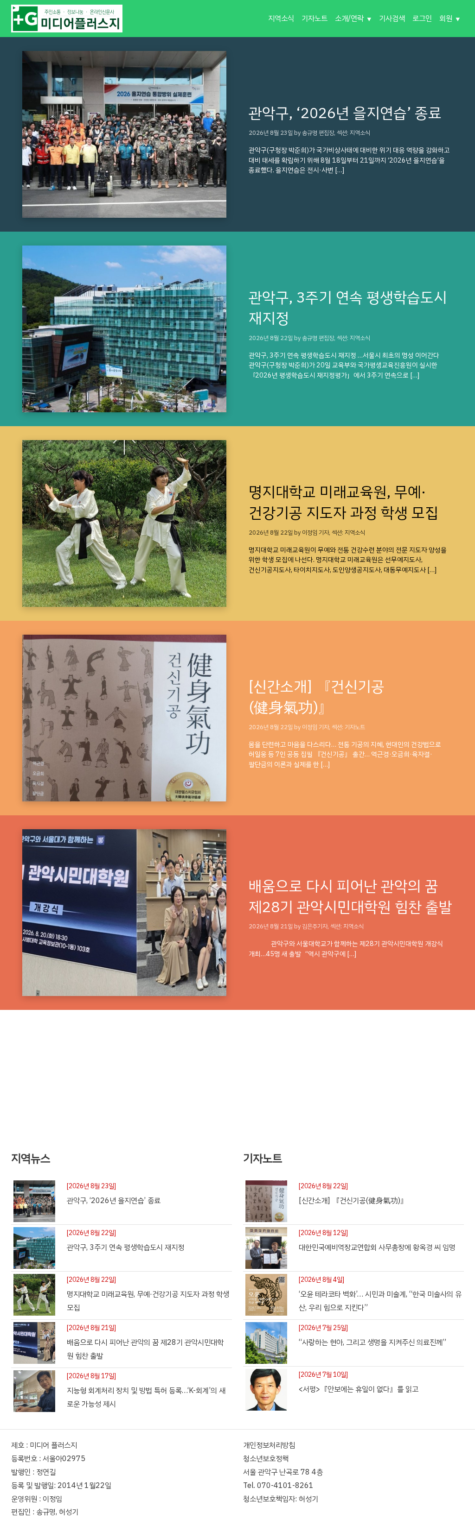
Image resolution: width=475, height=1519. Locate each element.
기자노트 (314, 18)
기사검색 (392, 18)
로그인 (422, 18)
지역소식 (281, 18)
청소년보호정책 (266, 1458)
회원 (445, 18)
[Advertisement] (237, 1075)
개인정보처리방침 (269, 1445)
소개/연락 (349, 18)
